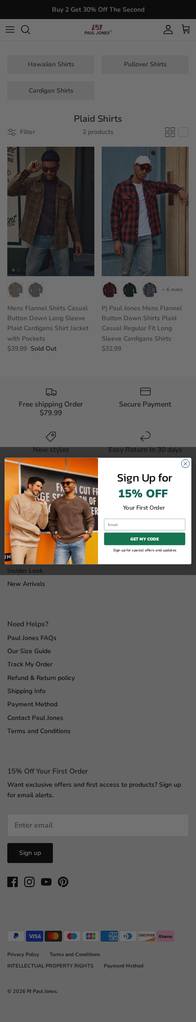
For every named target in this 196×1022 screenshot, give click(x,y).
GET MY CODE (144, 539)
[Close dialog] (185, 464)
